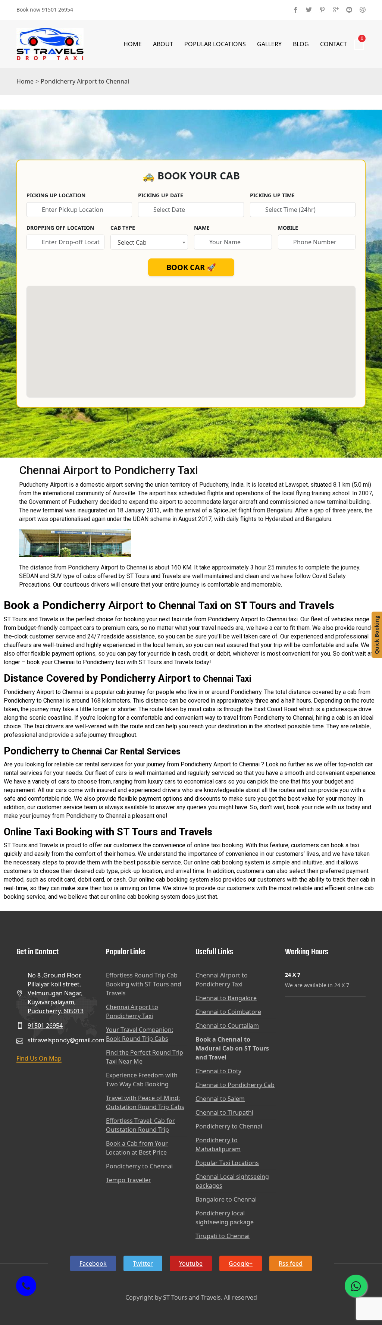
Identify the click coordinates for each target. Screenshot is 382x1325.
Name (202, 227)
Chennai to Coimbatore (228, 1012)
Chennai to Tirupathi (224, 1112)
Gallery (269, 44)
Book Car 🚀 (191, 267)
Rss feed (291, 1263)
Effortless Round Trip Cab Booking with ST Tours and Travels (143, 984)
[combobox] (149, 242)
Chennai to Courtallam (227, 1025)
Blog (301, 44)
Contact (333, 44)
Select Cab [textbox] (132, 242)
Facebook (93, 1263)
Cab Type (122, 227)
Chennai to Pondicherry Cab (235, 1085)
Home (132, 44)
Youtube (191, 1263)
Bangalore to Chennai (226, 1199)
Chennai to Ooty (218, 1071)
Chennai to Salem (220, 1099)
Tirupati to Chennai (222, 1236)
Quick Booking (376, 634)
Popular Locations (215, 44)
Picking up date (160, 195)
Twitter (143, 1263)
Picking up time (272, 195)
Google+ (241, 1263)
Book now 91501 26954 (44, 9)
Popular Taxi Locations (227, 1163)
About (163, 44)
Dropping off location (60, 227)
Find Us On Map (39, 1058)
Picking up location (55, 195)
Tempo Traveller (128, 1180)
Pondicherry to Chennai (139, 1166)
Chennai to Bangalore (226, 998)
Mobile (288, 227)
